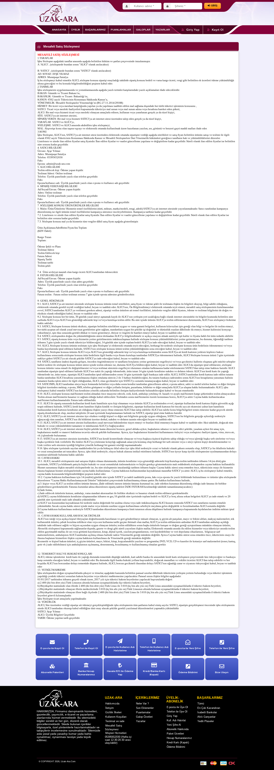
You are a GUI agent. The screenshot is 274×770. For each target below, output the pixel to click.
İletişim (109, 707)
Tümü (200, 703)
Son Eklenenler (145, 707)
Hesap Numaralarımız (179, 738)
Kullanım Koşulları (116, 716)
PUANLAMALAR (121, 29)
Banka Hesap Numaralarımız (86, 672)
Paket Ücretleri (175, 733)
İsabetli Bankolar (207, 712)
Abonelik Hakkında (178, 729)
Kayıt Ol (217, 29)
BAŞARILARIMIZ (95, 29)
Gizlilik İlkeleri (113, 712)
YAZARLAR (162, 29)
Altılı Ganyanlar (206, 716)
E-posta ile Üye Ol (177, 707)
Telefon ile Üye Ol (177, 711)
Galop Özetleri (144, 716)
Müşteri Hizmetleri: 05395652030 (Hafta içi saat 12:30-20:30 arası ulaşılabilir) (118, 738)
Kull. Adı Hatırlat (176, 720)
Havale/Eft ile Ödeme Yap (120, 672)
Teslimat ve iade (114, 721)
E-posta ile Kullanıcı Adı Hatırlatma (120, 648)
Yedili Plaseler (205, 721)
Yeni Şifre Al (174, 724)
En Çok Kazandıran (208, 707)
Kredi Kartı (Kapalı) (178, 742)
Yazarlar (140, 721)
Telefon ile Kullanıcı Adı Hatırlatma (154, 648)
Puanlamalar (143, 712)
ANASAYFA (59, 29)
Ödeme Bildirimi (176, 746)
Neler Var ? (142, 703)
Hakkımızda (112, 703)
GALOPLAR (143, 29)
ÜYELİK (75, 29)
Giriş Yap (193, 29)
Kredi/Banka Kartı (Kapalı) (154, 672)
